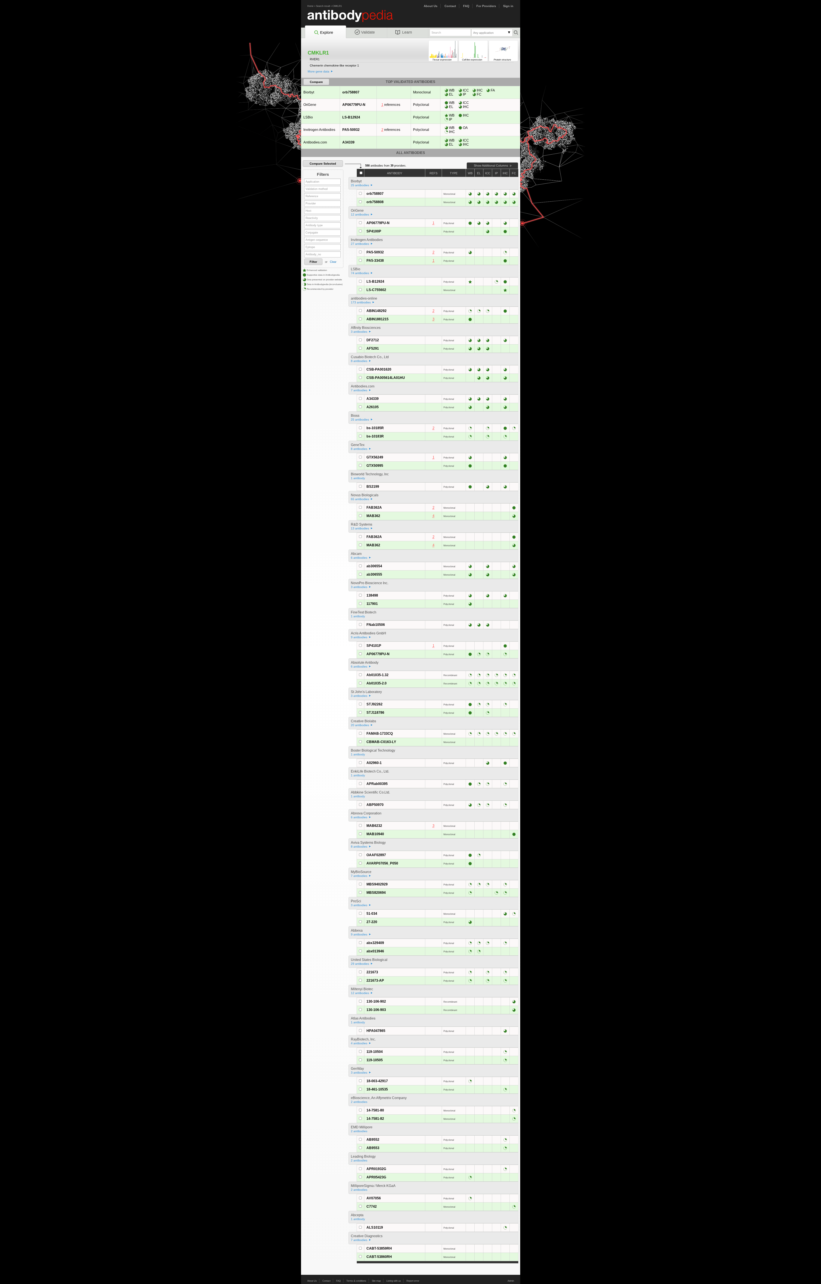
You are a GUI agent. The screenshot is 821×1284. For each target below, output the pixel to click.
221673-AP (375, 980)
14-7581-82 (375, 1118)
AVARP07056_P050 (382, 863)
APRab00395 (377, 784)
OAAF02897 (376, 855)
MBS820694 (376, 892)
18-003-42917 (377, 1081)
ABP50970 (375, 805)
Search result (323, 6)
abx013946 (375, 951)
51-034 (371, 913)
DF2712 (372, 340)
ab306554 (374, 566)
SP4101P (373, 645)
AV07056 (373, 1198)
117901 (372, 604)
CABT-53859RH (379, 1248)
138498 (372, 595)
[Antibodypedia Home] (354, 18)
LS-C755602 (376, 290)
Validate (368, 32)
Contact (450, 6)
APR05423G (376, 1177)
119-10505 (374, 1060)
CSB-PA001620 (378, 369)
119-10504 (374, 1052)
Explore (326, 32)
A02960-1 (374, 763)
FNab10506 (375, 624)
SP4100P (373, 231)
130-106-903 (376, 1010)
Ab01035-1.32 (377, 675)
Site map (376, 1281)
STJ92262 (374, 704)
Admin (511, 1281)
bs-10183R (375, 436)
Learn (407, 32)
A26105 (372, 407)
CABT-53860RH (379, 1257)
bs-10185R (375, 428)
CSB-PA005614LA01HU (385, 378)
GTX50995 (374, 465)
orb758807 (350, 92)
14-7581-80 (375, 1110)
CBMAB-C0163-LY (381, 742)
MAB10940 (375, 834)
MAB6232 (374, 825)
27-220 (371, 922)
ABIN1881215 (377, 319)
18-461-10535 (377, 1089)
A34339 (348, 142)
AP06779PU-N (353, 104)
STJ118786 (375, 712)
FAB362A (374, 507)
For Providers (486, 6)
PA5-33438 (375, 260)
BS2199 (372, 486)
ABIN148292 (376, 311)
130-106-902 (376, 1001)
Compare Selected (323, 163)
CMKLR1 (337, 6)
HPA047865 (375, 1031)
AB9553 (372, 1148)
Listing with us (393, 1281)
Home (310, 6)
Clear (333, 261)
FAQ (466, 6)
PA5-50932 (351, 130)
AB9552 (372, 1139)
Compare (316, 82)
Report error (412, 1281)
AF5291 (372, 348)
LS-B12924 (351, 117)
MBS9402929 (377, 884)
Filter (313, 261)
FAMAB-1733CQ (379, 733)
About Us (430, 6)
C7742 (371, 1206)
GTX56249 (374, 457)
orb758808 (375, 202)
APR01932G (376, 1169)
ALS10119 (374, 1227)
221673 (372, 972)
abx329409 (375, 943)
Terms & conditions (356, 1281)
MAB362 (373, 516)
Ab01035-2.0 (376, 683)
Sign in (508, 6)
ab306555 (374, 574)
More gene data (318, 71)
